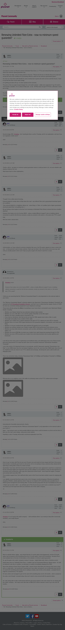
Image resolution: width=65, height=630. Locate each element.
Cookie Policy (18, 109)
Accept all (15, 114)
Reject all (28, 114)
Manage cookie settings (43, 114)
